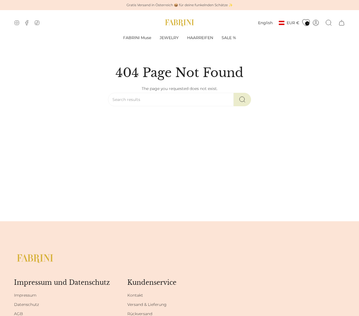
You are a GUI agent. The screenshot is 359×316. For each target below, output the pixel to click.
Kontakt (135, 295)
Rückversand (139, 314)
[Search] (242, 99)
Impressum (25, 295)
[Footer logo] (35, 258)
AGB (18, 314)
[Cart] (341, 23)
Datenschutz (26, 304)
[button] (169, 37)
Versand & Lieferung (147, 304)
